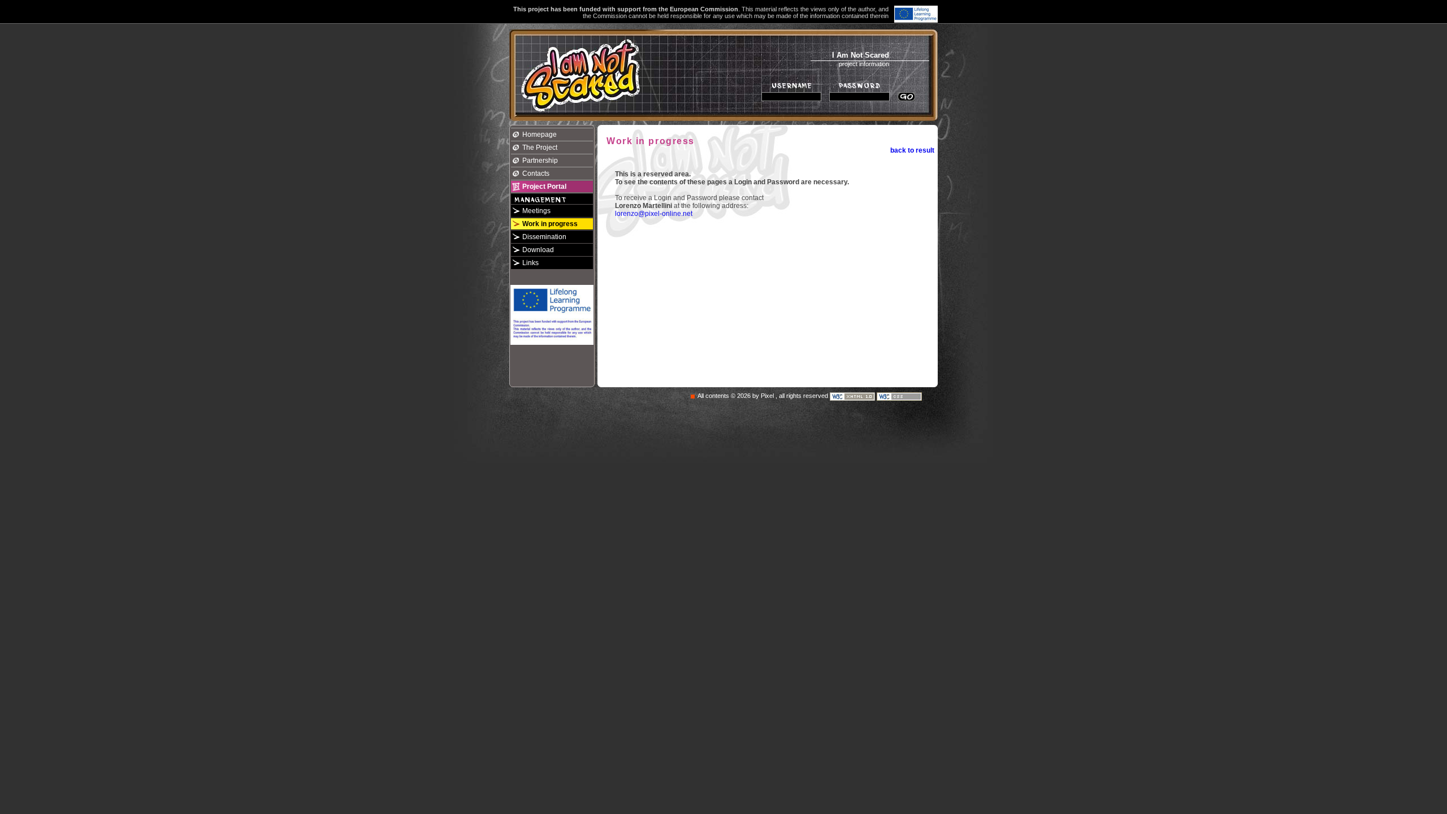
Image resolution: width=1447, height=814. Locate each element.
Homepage (539, 134)
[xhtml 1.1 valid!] (853, 396)
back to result (912, 150)
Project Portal (544, 186)
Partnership (540, 160)
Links (530, 263)
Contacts (535, 173)
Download (538, 250)
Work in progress (550, 224)
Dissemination (544, 237)
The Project (539, 147)
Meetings (536, 211)
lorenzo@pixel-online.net (653, 214)
